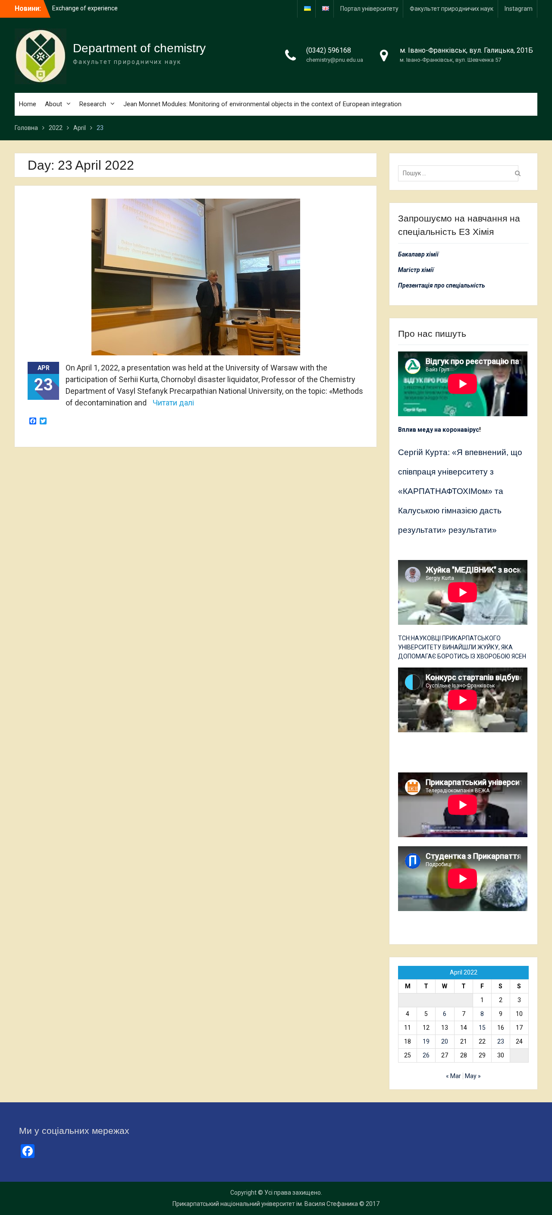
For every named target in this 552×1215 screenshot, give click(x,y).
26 (426, 1055)
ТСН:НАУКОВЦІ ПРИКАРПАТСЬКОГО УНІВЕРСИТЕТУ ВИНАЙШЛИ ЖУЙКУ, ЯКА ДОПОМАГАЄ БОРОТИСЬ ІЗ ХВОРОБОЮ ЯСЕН (462, 647)
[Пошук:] (460, 173)
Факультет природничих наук (451, 8)
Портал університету (369, 8)
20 (444, 1041)
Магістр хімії (416, 269)
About (53, 104)
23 (500, 1041)
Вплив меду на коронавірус (438, 429)
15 (482, 1027)
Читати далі (173, 402)
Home (27, 104)
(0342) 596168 (328, 50)
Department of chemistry (139, 48)
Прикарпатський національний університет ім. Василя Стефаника (265, 1203)
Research (92, 104)
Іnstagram (519, 8)
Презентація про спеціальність (441, 285)
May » (473, 1076)
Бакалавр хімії (418, 254)
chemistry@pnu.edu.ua (334, 60)
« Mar (453, 1076)
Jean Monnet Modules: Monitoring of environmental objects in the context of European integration (262, 104)
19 (426, 1041)
